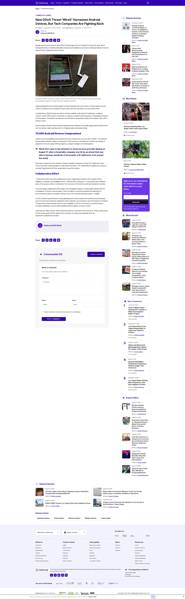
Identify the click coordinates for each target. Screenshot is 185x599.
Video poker (93, 558)
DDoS (49, 113)
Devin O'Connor (143, 246)
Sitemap (137, 553)
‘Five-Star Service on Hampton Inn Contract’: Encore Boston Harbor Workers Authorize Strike (140, 441)
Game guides (94, 542)
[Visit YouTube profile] (58, 575)
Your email (127, 193)
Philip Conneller (143, 263)
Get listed (38, 548)
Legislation (66, 3)
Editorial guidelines (140, 558)
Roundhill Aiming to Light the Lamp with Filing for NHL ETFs (139, 225)
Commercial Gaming (47, 8)
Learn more (92, 597)
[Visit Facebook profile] (55, 575)
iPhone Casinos (74, 518)
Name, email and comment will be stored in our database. (63, 312)
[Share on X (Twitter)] (54, 40)
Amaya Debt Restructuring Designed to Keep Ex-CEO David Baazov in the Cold (140, 52)
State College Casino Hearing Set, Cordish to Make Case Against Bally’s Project (137, 311)
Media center (139, 561)
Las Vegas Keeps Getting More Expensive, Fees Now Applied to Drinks (138, 382)
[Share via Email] (58, 40)
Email (74, 300)
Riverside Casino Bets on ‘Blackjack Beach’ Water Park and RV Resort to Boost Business (140, 424)
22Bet (64, 545)
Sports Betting (99, 3)
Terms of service (140, 548)
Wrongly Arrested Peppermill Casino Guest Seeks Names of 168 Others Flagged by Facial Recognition (140, 256)
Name (44, 300)
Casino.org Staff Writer (48, 33)
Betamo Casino (67, 548)
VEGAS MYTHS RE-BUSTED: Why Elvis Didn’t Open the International (139, 457)
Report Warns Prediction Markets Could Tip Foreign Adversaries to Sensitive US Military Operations (122, 492)
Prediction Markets (77, 3)
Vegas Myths (89, 3)
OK (153, 597)
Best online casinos (95, 545)
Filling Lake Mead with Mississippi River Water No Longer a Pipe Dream (137, 347)
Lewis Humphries (143, 475)
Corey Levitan (138, 352)
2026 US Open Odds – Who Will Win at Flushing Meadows (140, 471)
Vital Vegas (118, 3)
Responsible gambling (41, 561)
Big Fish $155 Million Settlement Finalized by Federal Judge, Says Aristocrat (137, 365)
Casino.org (134, 593)
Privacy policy (139, 550)
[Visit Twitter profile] (51, 575)
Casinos (117, 548)
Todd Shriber (142, 229)
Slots (91, 550)
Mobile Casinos (90, 518)
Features (117, 550)
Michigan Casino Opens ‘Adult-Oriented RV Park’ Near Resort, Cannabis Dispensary (141, 289)
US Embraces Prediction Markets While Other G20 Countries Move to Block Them (139, 240)
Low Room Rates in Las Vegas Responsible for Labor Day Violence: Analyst (137, 329)
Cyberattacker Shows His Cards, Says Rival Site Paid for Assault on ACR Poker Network (140, 85)
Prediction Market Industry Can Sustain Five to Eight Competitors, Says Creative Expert (139, 273)
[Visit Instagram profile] (62, 575)
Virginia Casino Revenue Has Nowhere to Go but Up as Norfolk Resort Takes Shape (123, 503)
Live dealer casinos (95, 561)
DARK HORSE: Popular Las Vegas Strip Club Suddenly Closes (67, 503)
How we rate (39, 558)
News (52, 3)
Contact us (38, 545)
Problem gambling (140, 555)
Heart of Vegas (67, 561)
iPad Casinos (59, 518)
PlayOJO (65, 558)
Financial (58, 3)
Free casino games (95, 548)
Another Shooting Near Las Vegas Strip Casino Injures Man (136, 127)
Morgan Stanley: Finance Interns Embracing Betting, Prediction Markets (139, 408)
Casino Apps (106, 518)
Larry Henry (133, 132)
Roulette (92, 553)
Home (136, 545)
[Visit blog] (66, 575)
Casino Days (66, 550)
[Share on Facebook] (43, 40)
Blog (125, 3)
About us (38, 542)
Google (38, 45)
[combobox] (47, 532)
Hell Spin (65, 553)
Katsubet (65, 555)
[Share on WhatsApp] (47, 40)
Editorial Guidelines (40, 555)
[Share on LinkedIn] (50, 40)
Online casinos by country (142, 563)
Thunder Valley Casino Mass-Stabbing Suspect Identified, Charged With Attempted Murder (67, 492)
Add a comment (96, 254)
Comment (45, 278)
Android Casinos (43, 518)
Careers (37, 553)
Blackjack (92, 555)
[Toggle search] (148, 3)
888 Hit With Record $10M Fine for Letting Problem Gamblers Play (140, 69)
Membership (39, 550)
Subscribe (135, 202)
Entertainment (109, 3)
